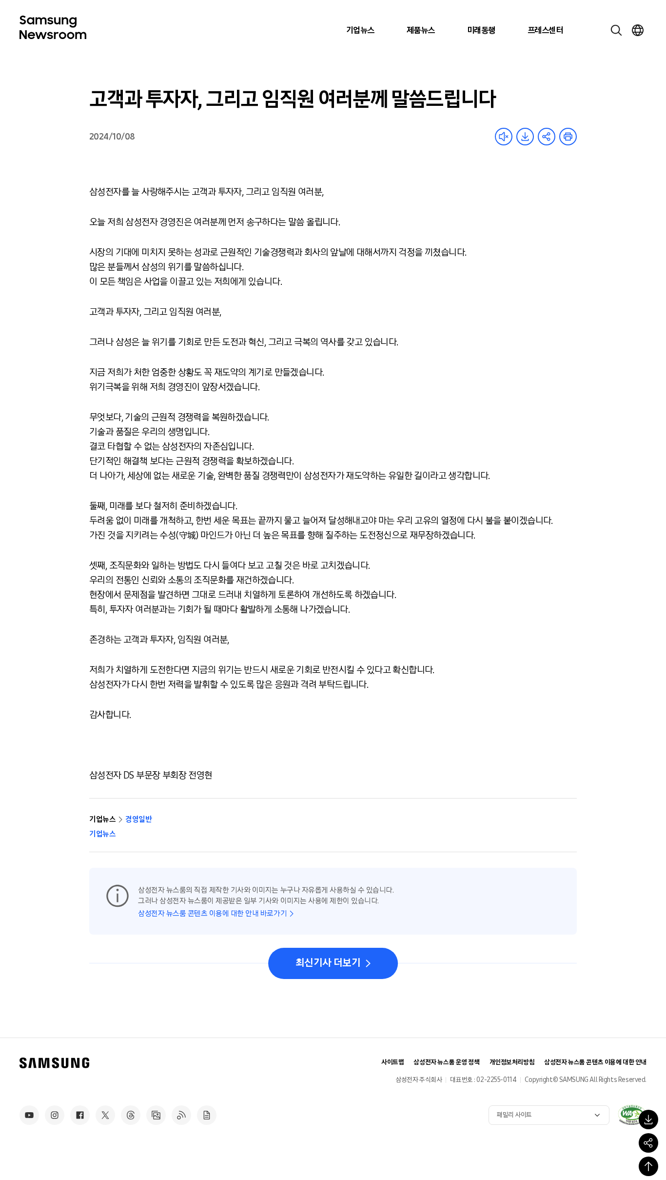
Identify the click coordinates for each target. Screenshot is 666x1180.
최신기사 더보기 (327, 963)
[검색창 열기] (616, 30)
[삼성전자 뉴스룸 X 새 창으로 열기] (105, 1115)
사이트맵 (392, 1062)
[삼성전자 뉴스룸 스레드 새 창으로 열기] (130, 1115)
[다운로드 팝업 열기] (648, 1119)
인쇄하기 (568, 136)
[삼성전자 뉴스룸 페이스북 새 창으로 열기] (80, 1115)
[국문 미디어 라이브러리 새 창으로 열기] (156, 1115)
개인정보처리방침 (512, 1062)
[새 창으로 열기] (631, 1114)
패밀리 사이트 (514, 1115)
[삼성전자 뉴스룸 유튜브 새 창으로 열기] (29, 1115)
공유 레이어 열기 (546, 136)
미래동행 (481, 30)
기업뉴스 (360, 30)
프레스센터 (545, 30)
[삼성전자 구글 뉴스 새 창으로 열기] (206, 1115)
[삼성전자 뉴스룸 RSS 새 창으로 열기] (181, 1115)
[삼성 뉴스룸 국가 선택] (637, 30)
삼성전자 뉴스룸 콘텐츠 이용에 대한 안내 (595, 1062)
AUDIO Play (503, 136)
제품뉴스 (421, 30)
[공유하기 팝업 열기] (648, 1143)
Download (525, 136)
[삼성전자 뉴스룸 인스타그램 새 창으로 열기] (54, 1115)
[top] (648, 1166)
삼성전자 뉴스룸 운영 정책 (446, 1062)
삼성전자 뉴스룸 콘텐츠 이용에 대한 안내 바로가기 (212, 913)
